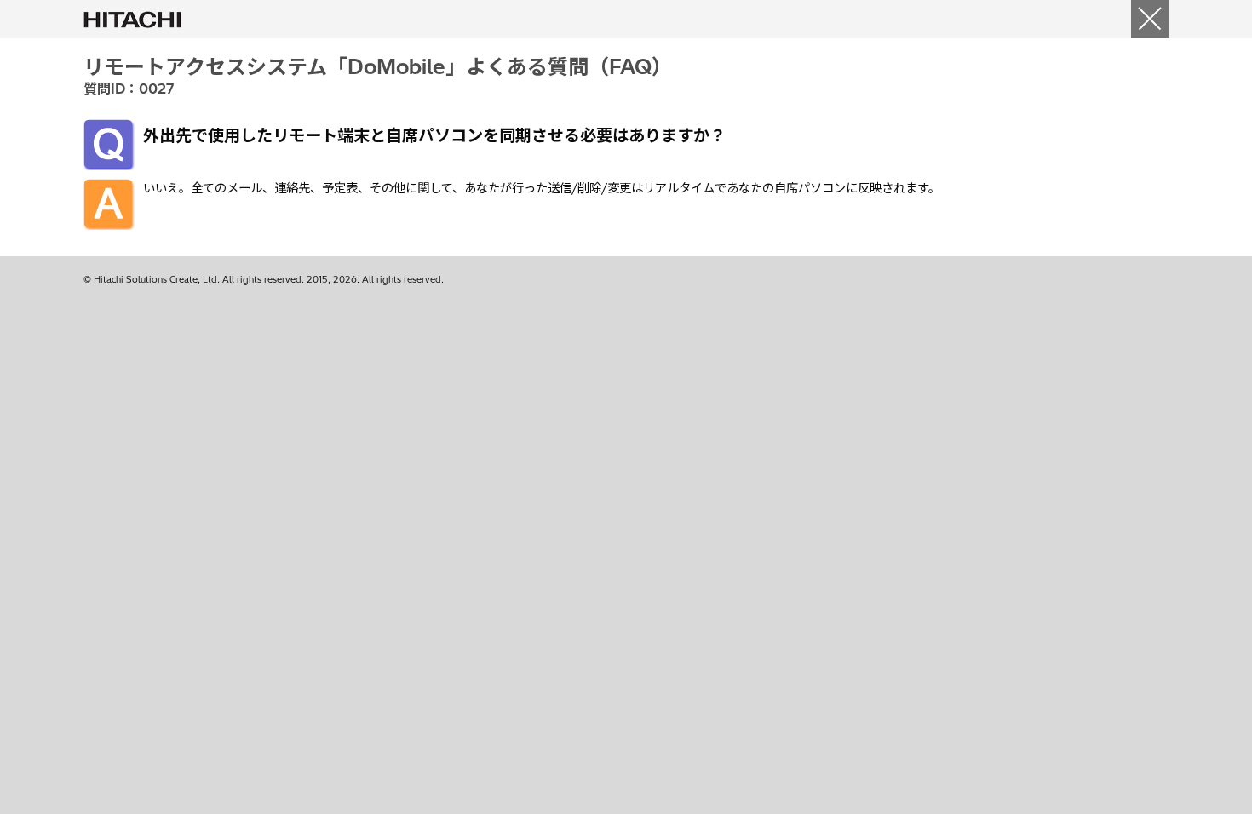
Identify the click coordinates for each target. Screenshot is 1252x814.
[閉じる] (1150, 19)
